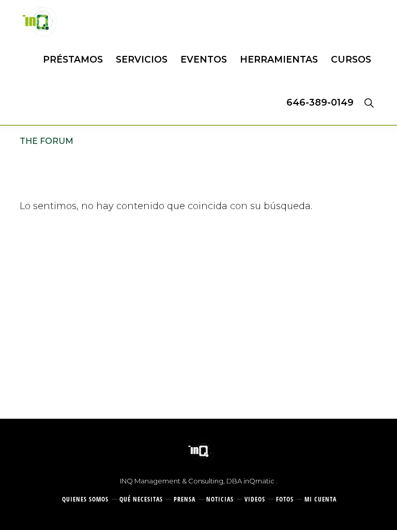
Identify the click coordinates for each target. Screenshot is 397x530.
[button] (368, 102)
